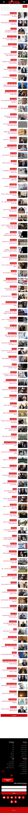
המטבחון (12, 753)
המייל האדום (24, 767)
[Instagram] (7, 797)
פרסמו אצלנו (24, 769)
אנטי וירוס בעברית (10, 765)
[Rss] (15, 801)
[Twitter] (11, 797)
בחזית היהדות (24, 755)
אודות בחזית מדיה (23, 773)
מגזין (13, 747)
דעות (13, 749)
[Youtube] (4, 797)
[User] (11, 801)
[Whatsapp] (23, 797)
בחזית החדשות (24, 747)
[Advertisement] (14, 728)
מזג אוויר (12, 755)
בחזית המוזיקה (24, 757)
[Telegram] (19, 797)
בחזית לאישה (24, 753)
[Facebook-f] (15, 797)
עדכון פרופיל (24, 762)
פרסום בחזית (11, 762)
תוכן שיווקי (12, 757)
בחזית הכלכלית (24, 751)
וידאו (13, 745)
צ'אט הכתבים (24, 745)
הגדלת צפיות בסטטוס (10, 767)
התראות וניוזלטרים (23, 764)
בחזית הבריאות (24, 749)
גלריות (13, 751)
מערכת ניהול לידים (10, 764)
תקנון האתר (24, 771)
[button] (24, 2)
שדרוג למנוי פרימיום (23, 765)
